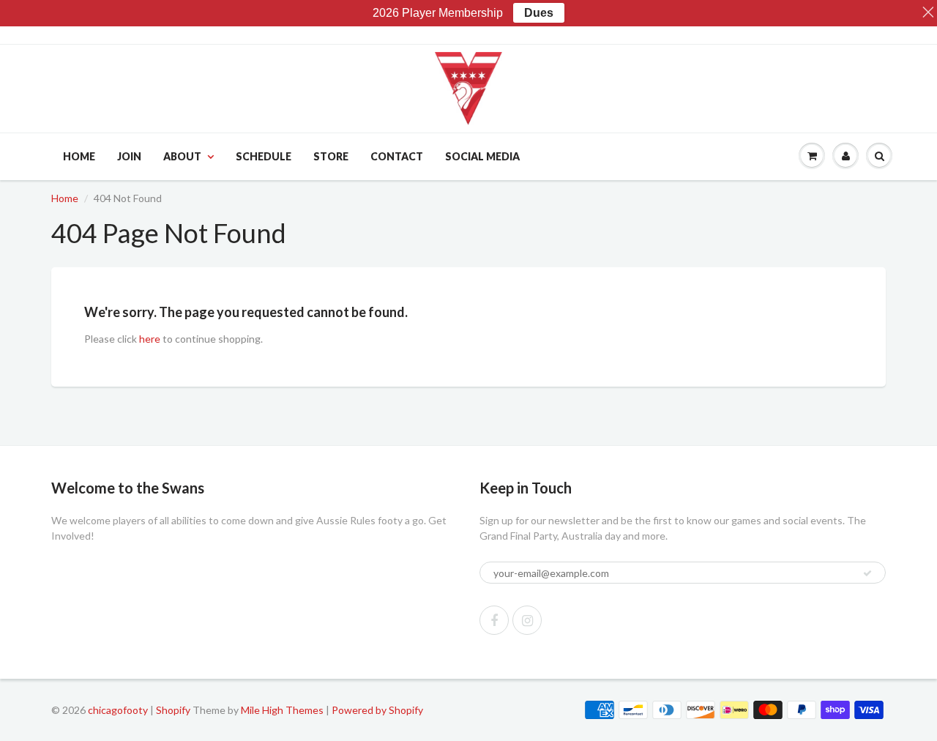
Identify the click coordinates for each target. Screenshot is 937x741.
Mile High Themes (282, 710)
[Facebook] (494, 620)
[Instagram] (527, 620)
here (149, 338)
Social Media (482, 156)
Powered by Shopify (377, 710)
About (182, 156)
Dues (538, 13)
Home (79, 156)
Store (330, 156)
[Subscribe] (867, 573)
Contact (396, 156)
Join (129, 156)
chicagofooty (118, 710)
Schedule (263, 156)
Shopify (173, 710)
